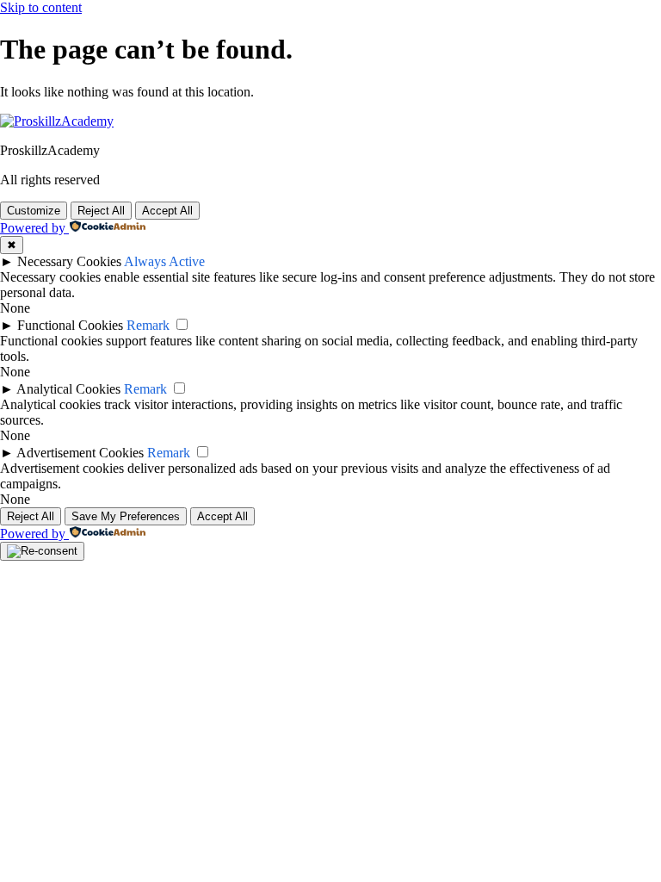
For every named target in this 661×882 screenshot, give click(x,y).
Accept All (167, 210)
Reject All (101, 210)
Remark (148, 325)
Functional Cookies (70, 325)
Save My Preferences (125, 516)
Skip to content (41, 7)
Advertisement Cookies (80, 452)
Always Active (164, 261)
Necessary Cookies (69, 261)
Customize (33, 210)
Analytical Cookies (68, 389)
